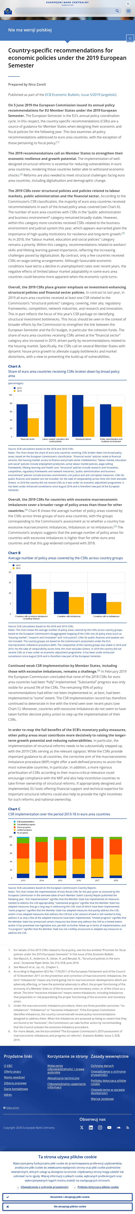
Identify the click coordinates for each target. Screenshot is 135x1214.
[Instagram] (100, 1127)
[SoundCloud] (118, 1127)
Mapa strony (12, 1108)
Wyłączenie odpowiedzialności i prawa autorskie (65, 1069)
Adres (8, 1094)
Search (117, 11)
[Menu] (128, 11)
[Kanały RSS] (128, 1127)
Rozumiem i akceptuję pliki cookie (70, 1197)
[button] (128, 3)
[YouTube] (109, 1127)
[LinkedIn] (91, 1127)
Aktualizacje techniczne (63, 1078)
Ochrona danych (102, 1066)
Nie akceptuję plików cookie (70, 1207)
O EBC (8, 1066)
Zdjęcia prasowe (15, 1083)
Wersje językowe (102, 1099)
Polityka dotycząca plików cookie (98, 1187)
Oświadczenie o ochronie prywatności (44, 1187)
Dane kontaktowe (16, 1089)
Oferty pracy (12, 1071)
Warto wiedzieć (14, 1077)
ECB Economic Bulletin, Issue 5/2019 (72, 95)
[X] (82, 1127)
